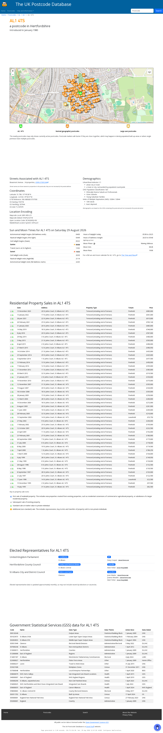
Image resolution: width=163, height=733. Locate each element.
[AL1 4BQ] (75, 77)
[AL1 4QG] (79, 96)
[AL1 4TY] (81, 100)
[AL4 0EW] (91, 90)
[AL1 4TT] (83, 95)
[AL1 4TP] (84, 92)
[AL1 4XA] (88, 81)
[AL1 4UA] (86, 111)
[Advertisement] (76, 50)
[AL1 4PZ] (72, 104)
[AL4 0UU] (94, 101)
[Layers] (149, 71)
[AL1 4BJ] (79, 87)
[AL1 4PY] (72, 109)
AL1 (24, 15)
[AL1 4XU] (89, 96)
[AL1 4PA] (69, 100)
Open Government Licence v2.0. (97, 722)
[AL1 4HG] (65, 90)
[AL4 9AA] (91, 80)
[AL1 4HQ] (65, 95)
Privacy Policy (127, 715)
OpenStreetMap (141, 122)
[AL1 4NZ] (73, 100)
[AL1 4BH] (76, 85)
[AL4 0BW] (90, 85)
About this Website (130, 712)
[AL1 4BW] (85, 87)
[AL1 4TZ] (82, 110)
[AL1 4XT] (89, 103)
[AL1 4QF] (77, 96)
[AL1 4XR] (92, 106)
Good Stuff (90, 726)
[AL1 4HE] (69, 90)
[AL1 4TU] (82, 104)
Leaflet (133, 122)
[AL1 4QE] (76, 91)
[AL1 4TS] (80, 93)
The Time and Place (128, 255)
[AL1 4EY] (65, 87)
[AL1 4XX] (87, 89)
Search (159, 11)
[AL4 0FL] (96, 91)
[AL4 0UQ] (96, 101)
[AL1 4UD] (79, 112)
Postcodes (11, 11)
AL (19, 15)
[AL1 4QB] (76, 105)
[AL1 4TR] (80, 90)
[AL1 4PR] (65, 104)
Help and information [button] (24, 11)
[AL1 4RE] (83, 75)
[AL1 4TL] (86, 107)
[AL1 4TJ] (88, 108)
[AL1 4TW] (85, 100)
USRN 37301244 (41, 182)
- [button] (13, 74)
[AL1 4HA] (73, 93)
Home (3, 11)
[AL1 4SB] (72, 83)
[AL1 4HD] (71, 89)
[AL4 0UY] (97, 95)
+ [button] (13, 71)
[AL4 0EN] (93, 95)
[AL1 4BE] (74, 85)
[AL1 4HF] (70, 96)
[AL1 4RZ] (69, 81)
